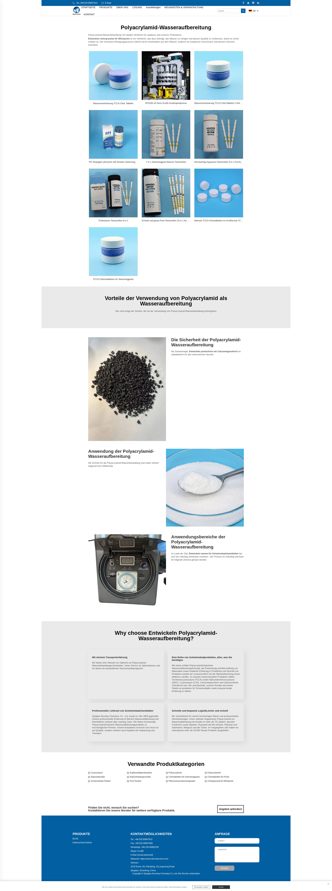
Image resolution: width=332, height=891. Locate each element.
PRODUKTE (105, 7)
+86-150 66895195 (150, 847)
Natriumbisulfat (98, 777)
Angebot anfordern (230, 809)
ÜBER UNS (122, 7)
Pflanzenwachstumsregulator (182, 781)
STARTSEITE (88, 7)
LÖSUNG (137, 7)
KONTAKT (89, 14)
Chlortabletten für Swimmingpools (184, 777)
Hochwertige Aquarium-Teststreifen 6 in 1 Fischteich (219, 162)
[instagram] (253, 3)
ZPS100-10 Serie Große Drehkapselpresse (166, 103)
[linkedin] (258, 3)
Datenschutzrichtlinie (82, 842)
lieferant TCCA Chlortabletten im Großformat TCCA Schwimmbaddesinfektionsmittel (234, 220)
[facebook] (243, 3)
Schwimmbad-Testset (100, 781)
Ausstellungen (153, 7)
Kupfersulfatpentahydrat (141, 773)
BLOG (75, 839)
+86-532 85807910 (89, 3)
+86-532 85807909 (144, 843)
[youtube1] (248, 3)
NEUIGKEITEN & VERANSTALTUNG (183, 7)
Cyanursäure (97, 773)
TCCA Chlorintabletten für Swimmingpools (113, 279)
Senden (224, 868)
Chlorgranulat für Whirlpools (220, 781)
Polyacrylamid (175, 773)
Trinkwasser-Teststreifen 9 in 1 (113, 220)
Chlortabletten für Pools (218, 777)
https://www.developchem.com (154, 859)
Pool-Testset (135, 781)
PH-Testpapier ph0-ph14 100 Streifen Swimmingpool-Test (116, 162)
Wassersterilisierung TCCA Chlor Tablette (113, 103)
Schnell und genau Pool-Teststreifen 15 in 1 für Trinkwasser (170, 220)
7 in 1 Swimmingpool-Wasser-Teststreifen (166, 162)
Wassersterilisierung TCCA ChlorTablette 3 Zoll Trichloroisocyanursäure (229, 103)
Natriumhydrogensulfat (140, 777)
